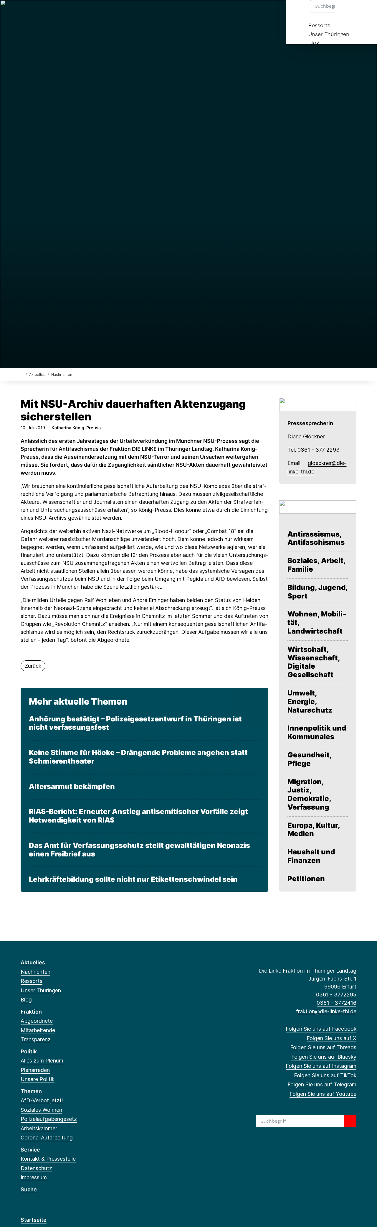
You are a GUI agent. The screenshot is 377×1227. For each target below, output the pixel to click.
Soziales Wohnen (41, 1110)
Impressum (34, 1177)
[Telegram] (82, 12)
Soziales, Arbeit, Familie (316, 565)
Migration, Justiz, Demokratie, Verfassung (309, 794)
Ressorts (319, 25)
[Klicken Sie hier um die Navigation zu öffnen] (365, 12)
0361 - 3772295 (336, 994)
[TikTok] (72, 12)
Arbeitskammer (39, 1128)
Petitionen (306, 879)
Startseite (34, 1220)
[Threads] (43, 12)
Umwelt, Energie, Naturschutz (309, 701)
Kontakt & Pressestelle (48, 1159)
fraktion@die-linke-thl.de (326, 1011)
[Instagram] (62, 12)
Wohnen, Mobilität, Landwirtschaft (316, 622)
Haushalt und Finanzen (311, 856)
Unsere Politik (37, 1079)
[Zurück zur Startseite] (22, 374)
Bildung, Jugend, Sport (317, 591)
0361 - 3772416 (336, 1003)
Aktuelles (37, 374)
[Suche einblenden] (347, 12)
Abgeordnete (37, 1021)
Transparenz (36, 1039)
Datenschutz (36, 1168)
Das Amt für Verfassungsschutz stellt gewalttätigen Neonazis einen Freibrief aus (139, 849)
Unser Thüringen (328, 34)
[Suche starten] (350, 1121)
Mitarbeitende (38, 1030)
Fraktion (31, 1012)
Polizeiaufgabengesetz (49, 1119)
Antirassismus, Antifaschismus (316, 538)
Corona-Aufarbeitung (47, 1137)
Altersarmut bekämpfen (72, 786)
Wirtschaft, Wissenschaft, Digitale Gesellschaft (313, 662)
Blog (313, 43)
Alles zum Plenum (42, 1060)
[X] (33, 12)
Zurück (33, 666)
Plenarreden (35, 1070)
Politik (29, 1051)
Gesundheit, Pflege (309, 759)
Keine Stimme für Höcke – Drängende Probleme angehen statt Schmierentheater (138, 757)
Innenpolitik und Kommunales (316, 732)
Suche (29, 1189)
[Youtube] (91, 12)
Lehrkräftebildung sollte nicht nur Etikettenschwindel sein (133, 879)
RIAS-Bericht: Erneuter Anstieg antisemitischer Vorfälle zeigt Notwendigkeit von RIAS (138, 815)
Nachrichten (61, 374)
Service (30, 1150)
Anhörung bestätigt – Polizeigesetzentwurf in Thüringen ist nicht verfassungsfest (135, 723)
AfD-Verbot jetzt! (42, 1100)
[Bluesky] (53, 12)
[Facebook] (24, 12)
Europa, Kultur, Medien (313, 829)
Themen (31, 1091)
